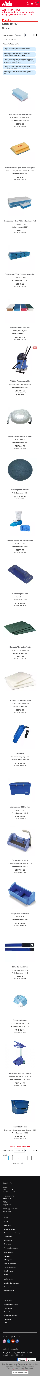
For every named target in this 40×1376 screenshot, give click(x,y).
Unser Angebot (8, 1252)
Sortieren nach (8, 35)
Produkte (6, 20)
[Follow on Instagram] (4, 1341)
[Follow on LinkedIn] (8, 1341)
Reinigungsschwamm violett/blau (20, 114)
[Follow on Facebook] (17, 1341)
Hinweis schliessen (20, 1373)
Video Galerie (8, 1308)
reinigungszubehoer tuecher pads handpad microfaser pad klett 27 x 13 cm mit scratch (17, 67)
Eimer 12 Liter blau (19, 1127)
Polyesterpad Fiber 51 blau (20, 489)
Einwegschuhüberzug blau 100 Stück (20, 540)
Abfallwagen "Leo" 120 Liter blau (20, 1073)
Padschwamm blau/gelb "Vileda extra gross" (20, 167)
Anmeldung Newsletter (11, 1304)
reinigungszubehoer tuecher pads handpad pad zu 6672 (19, 72)
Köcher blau (20, 753)
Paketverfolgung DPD (10, 1267)
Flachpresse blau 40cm (20, 860)
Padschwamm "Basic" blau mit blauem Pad (20, 274)
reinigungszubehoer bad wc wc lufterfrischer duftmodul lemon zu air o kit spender (17, 54)
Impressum (7, 1319)
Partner (6, 1275)
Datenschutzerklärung (10, 1315)
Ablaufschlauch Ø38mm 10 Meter (20, 436)
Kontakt (6, 1222)
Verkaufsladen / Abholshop (12, 1233)
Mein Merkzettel (9, 1290)
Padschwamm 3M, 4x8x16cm (20, 327)
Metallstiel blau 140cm (20, 967)
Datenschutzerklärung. (20, 1370)
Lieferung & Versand (10, 1263)
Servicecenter (8, 1237)
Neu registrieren (8, 1287)
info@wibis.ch (7, 1205)
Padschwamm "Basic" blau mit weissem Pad (20, 221)
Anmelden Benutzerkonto (11, 1283)
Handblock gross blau (20, 593)
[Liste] (36, 35)
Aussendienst (8, 1240)
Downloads (7, 1312)
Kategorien (10, 23)
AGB (5, 1323)
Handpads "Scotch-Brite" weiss (20, 700)
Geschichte (7, 1244)
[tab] (20, 20)
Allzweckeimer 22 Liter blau (20, 807)
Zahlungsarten (8, 1260)
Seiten (7, 28)
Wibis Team (7, 1225)
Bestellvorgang (8, 1271)
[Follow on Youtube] (13, 1341)
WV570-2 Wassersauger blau (20, 381)
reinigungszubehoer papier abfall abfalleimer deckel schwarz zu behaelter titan (17, 49)
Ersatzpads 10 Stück (20, 1020)
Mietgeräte (7, 1256)
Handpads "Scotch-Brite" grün (20, 647)
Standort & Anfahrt (9, 1229)
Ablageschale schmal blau (20, 913)
